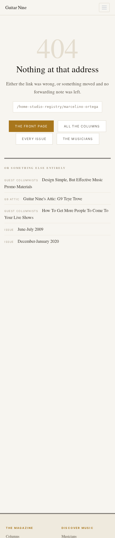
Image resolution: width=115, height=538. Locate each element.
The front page (31, 126)
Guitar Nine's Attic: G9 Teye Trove (43, 198)
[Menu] (104, 7)
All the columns (82, 126)
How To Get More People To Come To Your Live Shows (56, 213)
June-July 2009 (23, 229)
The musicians (78, 139)
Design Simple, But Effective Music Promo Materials (53, 183)
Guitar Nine (16, 7)
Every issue (34, 139)
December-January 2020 (31, 241)
